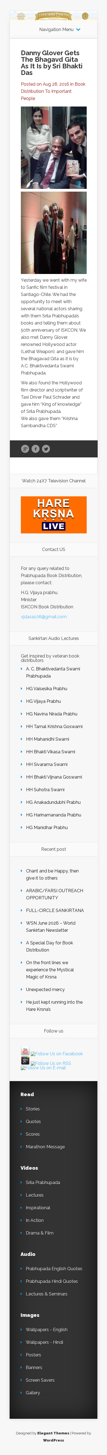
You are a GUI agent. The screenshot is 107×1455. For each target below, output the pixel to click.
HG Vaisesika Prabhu (46, 688)
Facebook (35, 449)
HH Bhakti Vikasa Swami (50, 751)
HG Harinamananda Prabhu (53, 815)
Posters (33, 1355)
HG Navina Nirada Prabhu (51, 714)
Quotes (33, 1121)
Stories (33, 1109)
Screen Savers (40, 1380)
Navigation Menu (56, 29)
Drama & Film (40, 1233)
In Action (35, 1220)
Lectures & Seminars (46, 1294)
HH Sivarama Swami (46, 764)
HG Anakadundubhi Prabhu (53, 802)
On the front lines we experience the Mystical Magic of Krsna (50, 970)
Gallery (33, 1392)
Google (25, 449)
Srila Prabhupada (43, 1182)
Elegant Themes (53, 1433)
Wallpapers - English (46, 1329)
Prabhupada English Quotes (54, 1268)
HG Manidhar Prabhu (47, 827)
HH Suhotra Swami (45, 789)
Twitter (46, 449)
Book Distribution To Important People (53, 91)
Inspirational (38, 1207)
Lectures (35, 1195)
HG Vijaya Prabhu (43, 701)
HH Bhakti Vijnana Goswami (54, 777)
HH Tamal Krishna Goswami (54, 726)
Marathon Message (45, 1146)
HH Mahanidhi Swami (47, 739)
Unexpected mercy (45, 989)
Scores (33, 1134)
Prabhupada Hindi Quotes (52, 1281)
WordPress (53, 1440)
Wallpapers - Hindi (44, 1342)
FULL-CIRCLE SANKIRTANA (55, 910)
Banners (34, 1367)
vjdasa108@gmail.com (44, 616)
